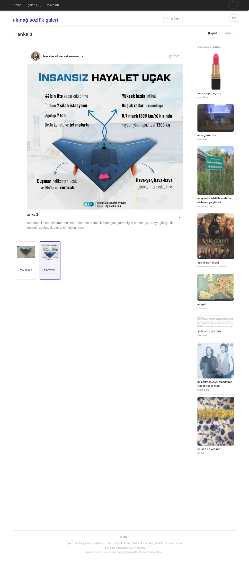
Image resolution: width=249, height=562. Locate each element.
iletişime (132, 547)
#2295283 (26, 269)
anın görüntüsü (207, 135)
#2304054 (50, 269)
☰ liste (226, 33)
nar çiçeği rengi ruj (209, 93)
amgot (201, 304)
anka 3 (25, 34)
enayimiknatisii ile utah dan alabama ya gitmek (214, 200)
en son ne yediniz (208, 449)
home (17, 5)
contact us (101, 552)
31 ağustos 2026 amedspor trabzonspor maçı (214, 383)
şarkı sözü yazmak (209, 331)
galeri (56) (34, 5)
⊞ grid (212, 33)
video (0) (53, 5)
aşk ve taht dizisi (208, 262)
